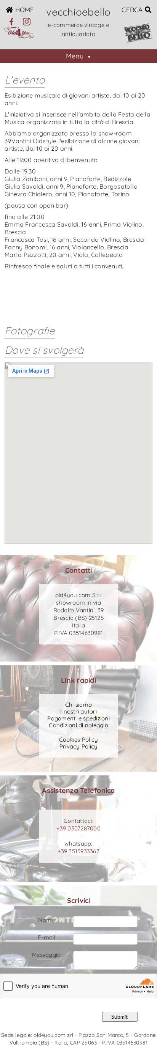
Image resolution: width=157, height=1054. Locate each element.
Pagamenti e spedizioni (78, 718)
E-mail (46, 937)
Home (23, 10)
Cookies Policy (78, 739)
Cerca (133, 10)
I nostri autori (78, 711)
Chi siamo (78, 704)
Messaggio (46, 954)
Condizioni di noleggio (78, 725)
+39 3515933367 (78, 851)
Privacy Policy (78, 746)
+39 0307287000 (78, 828)
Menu (74, 56)
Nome (46, 919)
